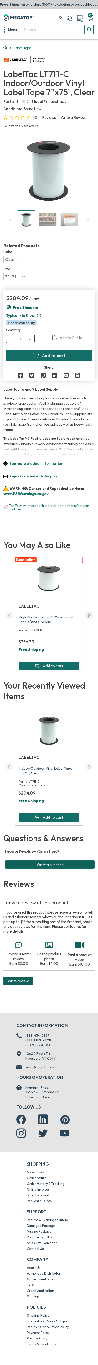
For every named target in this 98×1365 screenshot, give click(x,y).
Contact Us (35, 1248)
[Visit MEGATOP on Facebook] (21, 1119)
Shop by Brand (38, 1195)
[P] (77, 375)
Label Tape (22, 47)
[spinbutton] (20, 339)
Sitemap (33, 1296)
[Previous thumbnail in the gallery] (10, 219)
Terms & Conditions (41, 1344)
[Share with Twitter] (31, 375)
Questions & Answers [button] (20, 126)
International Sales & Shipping (49, 1321)
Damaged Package (41, 1226)
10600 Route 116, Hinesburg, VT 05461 (40, 1056)
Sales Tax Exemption (42, 1243)
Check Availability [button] (21, 323)
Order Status (36, 1178)
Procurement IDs (39, 1237)
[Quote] (80, 18)
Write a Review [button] (73, 117)
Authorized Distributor (44, 1273)
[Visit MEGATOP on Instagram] (21, 1133)
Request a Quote (39, 1201)
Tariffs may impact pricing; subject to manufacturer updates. (49, 507)
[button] (39, 315)
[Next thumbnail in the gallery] (88, 219)
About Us (33, 1268)
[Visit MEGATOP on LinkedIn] (43, 1119)
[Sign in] (60, 18)
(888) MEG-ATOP (38, 1040)
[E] (66, 375)
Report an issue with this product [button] (37, 476)
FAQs (31, 1285)
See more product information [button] (36, 463)
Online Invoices (38, 1189)
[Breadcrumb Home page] (5, 48)
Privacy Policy (37, 1338)
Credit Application (40, 1290)
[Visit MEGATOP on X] (43, 1133)
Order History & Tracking (45, 1184)
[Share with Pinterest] (43, 375)
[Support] (70, 18)
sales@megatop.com (41, 1067)
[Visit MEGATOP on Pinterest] (65, 1120)
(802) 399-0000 (38, 1045)
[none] (10, 29)
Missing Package (39, 1231)
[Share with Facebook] (20, 375)
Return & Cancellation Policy (48, 1327)
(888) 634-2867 (37, 1035)
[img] (45, 60)
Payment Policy (38, 1332)
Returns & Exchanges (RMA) (47, 1220)
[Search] (89, 29)
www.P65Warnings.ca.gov (26, 494)
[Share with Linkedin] (54, 375)
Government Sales (41, 1279)
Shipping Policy (38, 1315)
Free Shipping (31, 649)
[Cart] (90, 18)
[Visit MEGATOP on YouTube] (64, 1133)
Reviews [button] (49, 117)
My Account (35, 1172)
